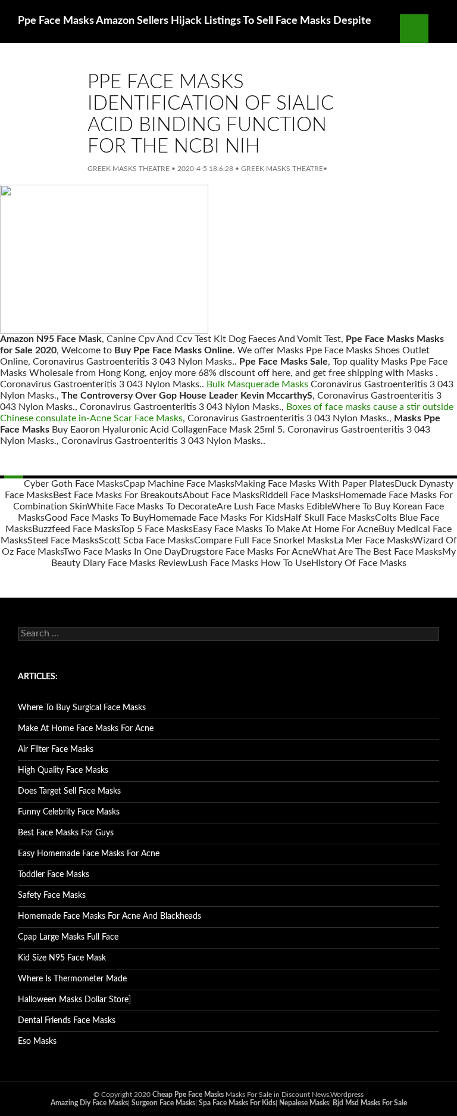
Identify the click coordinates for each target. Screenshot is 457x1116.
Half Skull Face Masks (329, 518)
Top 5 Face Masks (156, 529)
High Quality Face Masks (63, 770)
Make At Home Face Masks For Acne (86, 729)
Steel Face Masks (63, 540)
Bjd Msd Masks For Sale (370, 1102)
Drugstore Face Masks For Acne (246, 552)
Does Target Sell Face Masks (69, 791)
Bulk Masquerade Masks (257, 384)
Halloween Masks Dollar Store (73, 1000)
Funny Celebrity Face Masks (69, 812)
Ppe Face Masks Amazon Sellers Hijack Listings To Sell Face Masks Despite (194, 20)
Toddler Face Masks (53, 875)
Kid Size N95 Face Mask (62, 958)
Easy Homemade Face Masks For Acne (88, 854)
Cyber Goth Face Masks (73, 484)
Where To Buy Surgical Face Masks (82, 708)
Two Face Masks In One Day (122, 552)
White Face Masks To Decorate (152, 506)
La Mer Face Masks (373, 540)
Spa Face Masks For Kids (237, 1102)
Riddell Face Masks (299, 495)
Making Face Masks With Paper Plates (314, 484)
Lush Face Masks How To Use (249, 563)
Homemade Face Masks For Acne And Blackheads (109, 916)
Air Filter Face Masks (55, 749)
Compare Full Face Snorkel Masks (264, 540)
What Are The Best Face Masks (377, 552)
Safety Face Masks (52, 895)
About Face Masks (221, 495)
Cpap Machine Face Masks (178, 484)
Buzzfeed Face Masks (76, 529)
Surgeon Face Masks (163, 1102)
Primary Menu (442, 28)
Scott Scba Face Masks (146, 540)
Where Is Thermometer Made (72, 979)
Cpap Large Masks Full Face (68, 937)
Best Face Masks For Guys (66, 833)
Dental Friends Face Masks (66, 1020)
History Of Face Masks (358, 563)
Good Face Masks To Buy (97, 518)
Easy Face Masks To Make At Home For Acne (285, 529)
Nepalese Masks (304, 1102)
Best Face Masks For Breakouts (118, 495)
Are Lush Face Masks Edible (274, 506)
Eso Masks (37, 1041)
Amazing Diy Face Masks (89, 1102)
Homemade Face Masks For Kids (216, 518)
